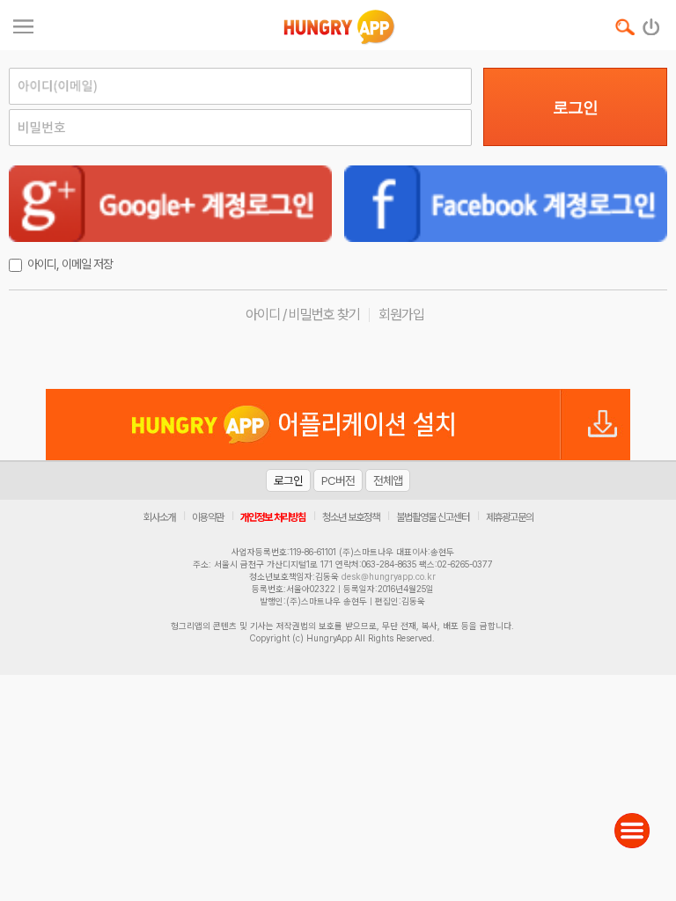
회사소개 (159, 517)
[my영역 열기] (23, 24)
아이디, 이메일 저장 (70, 264)
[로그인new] (652, 23)
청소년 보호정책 (350, 517)
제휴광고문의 (509, 517)
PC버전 (338, 480)
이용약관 (208, 517)
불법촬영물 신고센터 (432, 517)
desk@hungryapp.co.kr (389, 576)
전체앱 (387, 480)
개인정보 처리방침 (272, 517)
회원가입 (401, 314)
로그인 (575, 107)
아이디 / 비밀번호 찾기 (303, 314)
